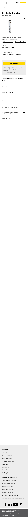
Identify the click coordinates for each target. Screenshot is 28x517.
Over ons (5, 449)
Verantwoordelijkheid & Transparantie (13, 498)
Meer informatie (8, 42)
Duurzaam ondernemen (10, 477)
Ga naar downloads (20, 42)
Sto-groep (5, 464)
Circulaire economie (7, 492)
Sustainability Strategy (8, 483)
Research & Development (9, 470)
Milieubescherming (7, 489)
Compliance (5, 467)
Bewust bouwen (7, 455)
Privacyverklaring (16, 510)
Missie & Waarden (7, 458)
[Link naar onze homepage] (21, 2)
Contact (3, 510)
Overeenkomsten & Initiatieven (11, 495)
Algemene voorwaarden (8, 511)
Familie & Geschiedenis (8, 461)
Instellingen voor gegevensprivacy (10, 513)
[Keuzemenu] (9, 2)
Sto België (5, 473)
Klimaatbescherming (8, 486)
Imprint (9, 510)
